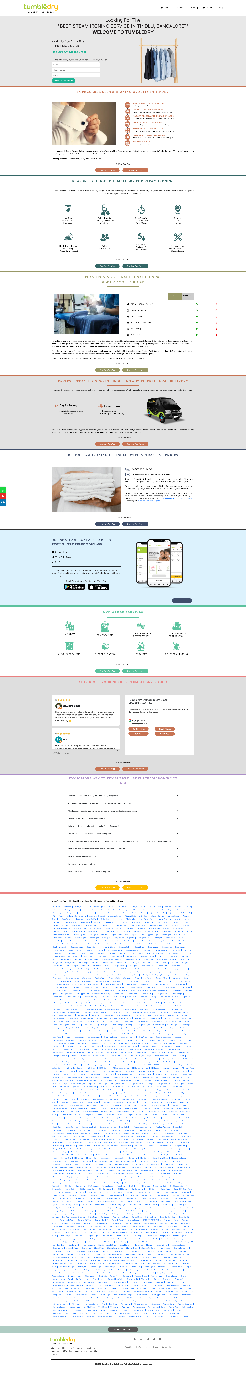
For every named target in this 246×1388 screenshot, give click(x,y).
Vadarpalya (101, 1291)
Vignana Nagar (180, 1301)
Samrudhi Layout (179, 1236)
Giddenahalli (145, 1031)
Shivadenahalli (120, 1251)
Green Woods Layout (163, 1037)
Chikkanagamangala (169, 987)
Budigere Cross (164, 969)
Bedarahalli (57, 953)
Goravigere (184, 1034)
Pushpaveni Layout (157, 1208)
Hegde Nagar (147, 1049)
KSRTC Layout (173, 1124)
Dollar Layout (139, 1015)
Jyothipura (76, 1087)
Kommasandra (71, 1118)
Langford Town (112, 1136)
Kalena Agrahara (66, 1093)
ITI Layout (155, 1068)
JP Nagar (150, 1084)
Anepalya (65, 925)
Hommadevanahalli (161, 1056)
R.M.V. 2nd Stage (87, 1211)
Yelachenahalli (77, 1316)
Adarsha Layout (167, 910)
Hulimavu (98, 1062)
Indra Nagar (179, 1065)
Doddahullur (144, 1009)
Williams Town (96, 1313)
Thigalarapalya (58, 1282)
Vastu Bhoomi (173, 1295)
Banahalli (56, 941)
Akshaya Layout (173, 916)
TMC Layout (121, 1285)
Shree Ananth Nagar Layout (153, 1251)
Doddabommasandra (94, 1009)
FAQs (138, 1347)
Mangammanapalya (165, 1146)
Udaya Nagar (90, 1288)
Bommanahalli (162, 966)
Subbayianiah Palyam (117, 1270)
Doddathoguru (83, 1015)
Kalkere (87, 1093)
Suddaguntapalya (150, 1270)
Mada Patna (151, 1139)
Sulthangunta (70, 1273)
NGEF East (68, 1186)
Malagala (170, 1142)
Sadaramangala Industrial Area (171, 1232)
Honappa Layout (178, 1056)
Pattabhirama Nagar (149, 1198)
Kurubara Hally (70, 1130)
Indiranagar (167, 1065)
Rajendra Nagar (151, 1217)
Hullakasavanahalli (112, 1062)
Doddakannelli (73, 1012)
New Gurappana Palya (133, 1183)
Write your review (62, 753)
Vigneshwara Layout (60, 1304)
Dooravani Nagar (87, 1018)
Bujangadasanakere (180, 969)
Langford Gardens (96, 1136)
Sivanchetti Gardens (129, 1257)
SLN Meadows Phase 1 (149, 1257)
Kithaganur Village (156, 1111)
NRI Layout (145, 1186)
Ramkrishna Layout (133, 1223)
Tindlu (99, 1285)
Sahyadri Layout (94, 1236)
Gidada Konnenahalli (129, 1031)
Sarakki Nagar (179, 1239)
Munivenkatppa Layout (104, 1167)
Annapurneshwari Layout (181, 925)
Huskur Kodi (168, 1062)
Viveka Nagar (139, 1310)
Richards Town (172, 1226)
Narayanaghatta (58, 1183)
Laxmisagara (141, 1136)
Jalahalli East (95, 1074)
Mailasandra (123, 1142)
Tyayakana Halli (173, 1285)
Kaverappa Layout (76, 1105)
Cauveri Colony (102, 975)
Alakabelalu (91, 919)
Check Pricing (165, 729)
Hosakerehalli (131, 1059)
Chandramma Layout (102, 981)
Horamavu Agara (80, 1059)
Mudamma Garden (72, 1164)
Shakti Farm (124, 1245)
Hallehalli (183, 1043)
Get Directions (138, 729)
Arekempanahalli (179, 928)
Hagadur (95, 1043)
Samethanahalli (151, 1236)
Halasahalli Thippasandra (141, 1043)
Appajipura (141, 928)
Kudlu (184, 1124)
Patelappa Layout (132, 1198)
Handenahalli (84, 1046)
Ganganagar (110, 1028)
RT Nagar (165, 1229)
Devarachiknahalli (170, 1003)
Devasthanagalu (91, 1006)
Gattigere (56, 1031)
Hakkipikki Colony (109, 1043)
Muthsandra (110, 1170)
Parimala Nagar (95, 1198)
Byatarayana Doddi (111, 972)
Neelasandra (86, 1183)
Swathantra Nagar (74, 1276)
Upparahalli (141, 1288)
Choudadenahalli (73, 997)
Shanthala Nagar (72, 1248)
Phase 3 (131, 1201)
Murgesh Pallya (150, 1167)
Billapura (185, 963)
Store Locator (181, 8)
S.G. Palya (83, 1232)
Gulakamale (93, 1040)
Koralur (157, 1118)
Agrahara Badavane (139, 913)
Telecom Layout (171, 1276)
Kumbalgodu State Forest (143, 1127)
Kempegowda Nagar (60, 1108)
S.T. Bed (106, 1232)
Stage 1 (188, 1267)
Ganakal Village (117, 1025)
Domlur (185, 1015)
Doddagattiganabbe (130, 1009)
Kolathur (153, 1115)
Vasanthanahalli (141, 1295)
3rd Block (111, 907)
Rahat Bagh (90, 1214)
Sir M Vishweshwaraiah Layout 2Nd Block (68, 1257)
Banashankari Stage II (176, 941)
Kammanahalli (79, 1096)
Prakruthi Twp (166, 1205)
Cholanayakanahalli (162, 994)
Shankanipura (162, 1245)
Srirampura (162, 1267)
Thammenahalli (132, 1279)
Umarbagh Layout (127, 1288)
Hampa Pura (57, 1046)
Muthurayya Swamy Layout (128, 1170)
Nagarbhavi (150, 1173)
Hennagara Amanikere (96, 1052)
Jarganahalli (174, 1074)
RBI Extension (95, 1226)
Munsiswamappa (135, 1167)
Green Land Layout (128, 1037)
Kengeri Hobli (116, 1108)
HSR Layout (66, 1062)
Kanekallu (166, 1096)
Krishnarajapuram (115, 1124)
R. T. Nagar (73, 1211)
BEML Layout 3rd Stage (155, 953)
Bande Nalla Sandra (153, 944)
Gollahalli (125, 1034)
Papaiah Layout (147, 1195)
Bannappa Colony (125, 947)
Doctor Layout (151, 1006)
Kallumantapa (110, 1093)
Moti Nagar (75, 1161)
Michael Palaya (91, 1158)
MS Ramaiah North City (125, 1161)
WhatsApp (164, 734)
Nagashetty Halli (164, 1173)
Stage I (64, 1270)
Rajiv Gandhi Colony (168, 1217)
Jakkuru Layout (181, 1071)
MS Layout (87, 1161)
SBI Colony (108, 1242)
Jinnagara (176, 1080)
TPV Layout (134, 1285)
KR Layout (124, 1121)
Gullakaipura (118, 1040)
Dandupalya (123, 1000)
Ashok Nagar (136, 931)
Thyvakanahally (75, 1285)
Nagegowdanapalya (74, 1177)
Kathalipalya (131, 1102)
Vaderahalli (126, 1291)
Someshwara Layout (127, 1260)
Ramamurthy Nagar (171, 1220)
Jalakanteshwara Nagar (125, 1074)
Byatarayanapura (128, 972)
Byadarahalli (68, 972)
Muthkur (99, 1170)
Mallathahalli (70, 1146)
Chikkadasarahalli (178, 984)
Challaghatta (86, 978)
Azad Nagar (166, 935)
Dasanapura (136, 1000)
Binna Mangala (72, 966)
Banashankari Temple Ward (63, 944)
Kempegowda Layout (178, 1105)
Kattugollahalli (185, 1102)
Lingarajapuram (69, 1139)
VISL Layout (92, 1310)
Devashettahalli (76, 1006)
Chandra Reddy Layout (83, 981)
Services (164, 8)
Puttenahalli (184, 1208)
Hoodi (68, 1059)
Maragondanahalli (94, 1149)
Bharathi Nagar (65, 959)
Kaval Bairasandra (59, 1105)
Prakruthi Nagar (151, 1205)
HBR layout (84, 1049)
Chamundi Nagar (162, 978)
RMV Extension (90, 1229)
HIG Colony (170, 1052)
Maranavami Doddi (124, 1149)
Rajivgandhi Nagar (85, 1220)
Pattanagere (164, 1198)
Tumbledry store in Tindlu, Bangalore (178, 498)
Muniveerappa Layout (85, 1167)
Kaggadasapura (148, 1090)
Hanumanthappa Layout (128, 1046)
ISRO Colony (91, 1068)
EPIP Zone (129, 1021)
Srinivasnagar (110, 1267)
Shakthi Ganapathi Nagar (107, 1245)
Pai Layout (157, 1192)
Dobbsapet (138, 1006)
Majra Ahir (159, 1142)
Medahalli (99, 1155)
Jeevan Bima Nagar (66, 1080)
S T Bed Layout (70, 1232)
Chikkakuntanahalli (137, 987)
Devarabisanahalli (134, 1003)
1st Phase (56, 907)
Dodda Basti (57, 1009)
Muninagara (155, 1164)
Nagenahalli (89, 1177)
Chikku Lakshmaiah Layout (157, 990)
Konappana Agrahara (114, 1118)
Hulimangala (86, 1062)
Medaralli (109, 1155)
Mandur (151, 1146)
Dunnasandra (102, 1018)
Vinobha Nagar (89, 1307)
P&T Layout (130, 1192)
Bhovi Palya (83, 963)
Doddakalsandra (59, 1012)
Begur (92, 953)
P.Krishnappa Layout (63, 1192)
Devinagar (104, 1006)
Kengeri (104, 1108)
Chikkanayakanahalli (60, 990)
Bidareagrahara (122, 963)
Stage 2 (55, 1270)
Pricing (194, 8)
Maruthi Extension (97, 1152)
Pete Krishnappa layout (106, 1201)
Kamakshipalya (155, 1093)
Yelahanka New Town (105, 1316)
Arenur (65, 931)
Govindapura (79, 1037)
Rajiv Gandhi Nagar (67, 1220)
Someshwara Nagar (146, 1260)
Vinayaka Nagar (74, 1307)
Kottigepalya (91, 1121)
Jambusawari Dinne (145, 1074)
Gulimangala (105, 1040)
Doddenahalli (96, 1015)
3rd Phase (122, 907)
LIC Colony (154, 1136)
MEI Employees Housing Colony (172, 1155)
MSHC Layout (142, 1161)
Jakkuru (169, 1071)
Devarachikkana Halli (152, 1003)
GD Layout (102, 1031)
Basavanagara (153, 947)
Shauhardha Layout (181, 1248)
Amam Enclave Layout (147, 919)
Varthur (93, 1295)
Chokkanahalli (119, 994)
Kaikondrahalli (179, 1090)
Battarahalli (148, 950)
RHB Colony (158, 1226)
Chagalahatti (57, 978)
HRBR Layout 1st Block (170, 1059)
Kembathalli (143, 1105)
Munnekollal (121, 1167)
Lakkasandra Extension (150, 1133)
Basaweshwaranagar (133, 950)
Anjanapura (106, 925)
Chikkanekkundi (77, 990)
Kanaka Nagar (122, 1096)
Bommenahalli (58, 969)
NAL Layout (129, 1177)
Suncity (96, 1273)
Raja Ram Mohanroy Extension (73, 1217)
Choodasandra (58, 997)
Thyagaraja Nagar (59, 1285)
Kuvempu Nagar (145, 1130)
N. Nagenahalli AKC (176, 1170)
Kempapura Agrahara (159, 1105)
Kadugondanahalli (114, 1090)
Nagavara (177, 1173)
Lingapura (56, 1139)
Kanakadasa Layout (152, 1096)
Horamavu (93, 1059)
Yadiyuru (137, 1313)
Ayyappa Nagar (152, 935)
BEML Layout (173, 953)
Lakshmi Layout (168, 1133)
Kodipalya (111, 1115)
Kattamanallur (157, 1102)
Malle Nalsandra (84, 1146)
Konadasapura (85, 1118)
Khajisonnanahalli (59, 1111)
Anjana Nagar (77, 925)
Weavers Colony (70, 1313)
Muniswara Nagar (66, 1167)
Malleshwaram (112, 1146)
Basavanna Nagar (59, 950)
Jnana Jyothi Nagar (78, 1084)
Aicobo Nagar (58, 916)
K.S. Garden (147, 1087)
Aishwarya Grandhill (97, 916)
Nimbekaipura (93, 1186)
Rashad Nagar (58, 1226)
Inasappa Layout (139, 1065)
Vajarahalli (157, 1291)
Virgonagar (126, 1307)
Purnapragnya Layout (139, 1208)
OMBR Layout (151, 1189)
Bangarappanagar (77, 947)
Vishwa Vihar (173, 1307)
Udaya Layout (76, 1288)
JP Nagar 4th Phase (118, 1084)
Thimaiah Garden (73, 1282)
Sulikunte (178, 1270)
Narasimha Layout (93, 1180)
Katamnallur (105, 1102)
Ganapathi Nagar (144, 1025)
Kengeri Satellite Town (133, 1108)
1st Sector (67, 907)
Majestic (149, 1142)
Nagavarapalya (58, 1177)
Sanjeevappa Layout (74, 1239)
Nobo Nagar (121, 1186)
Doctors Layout (165, 1006)
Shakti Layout (138, 1245)
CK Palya (105, 997)
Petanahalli (91, 1201)
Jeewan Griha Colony (109, 1080)
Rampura (174, 1223)
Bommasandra (175, 966)
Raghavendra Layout (176, 1211)
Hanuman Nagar (110, 1046)
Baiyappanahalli (143, 938)
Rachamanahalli (103, 1211)
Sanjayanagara (58, 1239)
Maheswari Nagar (108, 1142)
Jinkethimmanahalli (162, 1080)
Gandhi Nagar (172, 1025)
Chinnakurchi (176, 990)
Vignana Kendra (165, 1301)
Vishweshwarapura (77, 1310)
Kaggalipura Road (163, 1090)
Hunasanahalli (128, 1062)
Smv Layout (178, 1257)
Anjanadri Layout (92, 925)
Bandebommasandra (60, 947)
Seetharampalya (74, 1245)
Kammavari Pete (107, 1096)
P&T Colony (79, 1192)
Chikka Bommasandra (61, 984)
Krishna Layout (137, 1121)
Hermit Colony (157, 1052)
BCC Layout (175, 950)
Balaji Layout (157, 938)
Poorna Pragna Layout (70, 1205)
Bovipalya (70, 969)
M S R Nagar (124, 1139)
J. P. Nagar (60, 1071)
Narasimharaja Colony (112, 1180)
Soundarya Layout (59, 1263)
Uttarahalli (178, 1288)
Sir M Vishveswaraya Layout (179, 1254)
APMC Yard (128, 928)
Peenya (80, 1201)
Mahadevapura (58, 1142)
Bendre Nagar (187, 953)
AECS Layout (123, 913)
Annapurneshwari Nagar (62, 928)
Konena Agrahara (132, 1118)
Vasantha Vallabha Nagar (123, 1295)
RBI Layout (108, 1226)
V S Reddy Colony (74, 1291)
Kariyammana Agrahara (158, 1099)
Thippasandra (102, 1282)
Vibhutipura (90, 1301)
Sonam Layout (171, 1260)
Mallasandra (57, 1146)
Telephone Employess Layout (79, 1279)
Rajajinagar (105, 1217)
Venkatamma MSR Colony (127, 1298)
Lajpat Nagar (86, 1133)
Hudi (76, 1062)
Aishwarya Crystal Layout (76, 916)
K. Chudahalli (118, 1087)
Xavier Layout (125, 1313)
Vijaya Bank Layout (91, 1304)
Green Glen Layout (110, 1037)
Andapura (186, 922)
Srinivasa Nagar (95, 1267)
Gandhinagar (185, 1025)
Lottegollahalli (84, 1139)
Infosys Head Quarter (74, 1068)
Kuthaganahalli (130, 1130)
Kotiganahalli (67, 1121)
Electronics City (116, 1021)
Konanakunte (99, 1118)
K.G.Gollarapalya (133, 1087)
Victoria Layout (123, 1301)
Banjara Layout (92, 947)
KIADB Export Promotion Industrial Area (98, 1111)
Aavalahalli (105, 910)
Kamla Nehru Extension (61, 1096)
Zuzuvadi (185, 1316)
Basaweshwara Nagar (114, 950)
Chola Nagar (146, 994)
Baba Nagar (94, 938)
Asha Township (106, 931)
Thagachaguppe (98, 1279)
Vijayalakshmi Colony (110, 1304)
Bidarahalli (96, 963)
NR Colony (133, 1186)
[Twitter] (154, 1339)
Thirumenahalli (135, 1282)
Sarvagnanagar (78, 1242)
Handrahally (96, 1046)
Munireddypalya (169, 1164)
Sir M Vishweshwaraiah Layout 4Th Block (103, 1257)
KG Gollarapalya (183, 1108)
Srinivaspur (123, 1267)
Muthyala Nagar (147, 1170)
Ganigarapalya (136, 1028)
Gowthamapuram (94, 1037)
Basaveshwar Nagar (76, 950)
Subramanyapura (135, 1270)
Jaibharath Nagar (115, 1071)
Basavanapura (180, 947)
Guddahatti (82, 1040)
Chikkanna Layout (93, 990)
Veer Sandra (75, 1298)
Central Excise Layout (183, 975)
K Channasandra (90, 1087)
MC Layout (88, 1155)
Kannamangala (179, 1096)
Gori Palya (57, 1037)
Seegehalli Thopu (59, 1245)
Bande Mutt (138, 944)
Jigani (136, 1080)
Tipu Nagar (109, 1285)
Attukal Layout (79, 935)
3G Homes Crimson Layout (95, 907)
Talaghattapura (90, 1276)
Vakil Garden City (171, 1291)
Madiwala (162, 1139)
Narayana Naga (149, 1180)
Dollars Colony (173, 1015)
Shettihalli (68, 1251)
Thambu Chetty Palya (115, 1279)
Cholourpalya (177, 994)
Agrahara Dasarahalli (157, 913)
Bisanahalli (97, 966)
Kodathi (78, 1115)
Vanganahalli (57, 1295)
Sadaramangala (151, 1232)
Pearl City (70, 1201)
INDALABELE (153, 1065)
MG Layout (78, 1158)
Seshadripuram (89, 1245)
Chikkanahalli (185, 987)
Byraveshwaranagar (165, 972)
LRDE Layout (98, 1139)
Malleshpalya (99, 1146)
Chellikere (159, 981)
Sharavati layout (164, 1248)
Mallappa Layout (183, 1142)
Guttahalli (189, 1040)
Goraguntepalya (170, 1034)
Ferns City (76, 1025)
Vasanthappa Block (158, 1295)
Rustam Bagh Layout (179, 1229)
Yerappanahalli (159, 1316)
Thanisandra (145, 1279)
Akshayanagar (78, 919)
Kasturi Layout (78, 1102)
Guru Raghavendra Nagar (172, 1040)
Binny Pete (86, 966)
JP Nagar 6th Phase (136, 1084)
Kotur (102, 1121)
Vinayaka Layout (59, 1307)
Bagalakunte (119, 938)
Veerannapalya (88, 1298)
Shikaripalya (80, 1251)
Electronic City (100, 1021)
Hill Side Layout (185, 1052)
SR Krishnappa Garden (78, 1263)
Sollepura (71, 1260)
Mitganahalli (105, 1158)
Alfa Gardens (104, 919)
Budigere (151, 969)
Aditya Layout (58, 913)
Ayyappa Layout (138, 935)
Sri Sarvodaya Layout (172, 1263)
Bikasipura (135, 963)
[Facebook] (135, 1339)
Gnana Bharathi (65, 1034)
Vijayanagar (125, 1304)
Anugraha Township (113, 928)
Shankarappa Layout (178, 1245)
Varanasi (69, 1295)
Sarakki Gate (166, 1239)
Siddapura (71, 1254)
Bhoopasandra (70, 963)
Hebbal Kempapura (108, 1049)
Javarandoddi (187, 1074)
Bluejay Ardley (119, 966)
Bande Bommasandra (122, 944)
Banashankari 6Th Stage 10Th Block (118, 941)
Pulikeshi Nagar (106, 1208)
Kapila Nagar (84, 1099)
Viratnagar (114, 1307)
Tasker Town (115, 1276)
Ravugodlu (71, 1226)
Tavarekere (127, 1276)
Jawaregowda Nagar (74, 1077)
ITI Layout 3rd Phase (140, 1068)
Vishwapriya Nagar (60, 1310)
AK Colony (143, 916)
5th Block (168, 907)
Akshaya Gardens (157, 916)
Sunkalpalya (134, 1273)
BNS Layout (133, 966)
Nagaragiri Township (135, 1173)
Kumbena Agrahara (163, 1127)
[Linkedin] (160, 1339)
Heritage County (142, 1052)
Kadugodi (100, 1090)
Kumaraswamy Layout (108, 1127)
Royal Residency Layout (138, 1229)
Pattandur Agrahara (179, 1198)
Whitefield (83, 1313)
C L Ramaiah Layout (183, 972)
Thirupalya (148, 1282)
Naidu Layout (117, 1177)
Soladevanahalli (58, 1260)
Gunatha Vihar (132, 1040)
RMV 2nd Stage (74, 1229)
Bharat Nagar (174, 956)
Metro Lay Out (65, 1158)
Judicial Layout (178, 1084)
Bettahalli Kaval (131, 956)
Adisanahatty (181, 910)
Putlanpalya (172, 1208)
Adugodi (82, 913)
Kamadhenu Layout (139, 1093)
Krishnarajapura (99, 1124)
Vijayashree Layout (140, 1304)
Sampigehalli (165, 1236)
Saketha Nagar (137, 1236)
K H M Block (104, 1087)
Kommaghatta (58, 1118)
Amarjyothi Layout (182, 919)
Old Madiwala (123, 1189)
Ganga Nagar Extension (75, 1028)
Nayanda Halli (73, 1183)
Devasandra (184, 1003)
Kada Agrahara (177, 1087)
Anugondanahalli (96, 928)
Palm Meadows (58, 1195)
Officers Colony (70, 1189)
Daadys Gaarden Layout (107, 1000)
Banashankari (140, 941)
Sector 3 (160, 1242)
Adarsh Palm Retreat (150, 910)
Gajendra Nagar (102, 1025)
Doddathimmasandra (66, 1015)
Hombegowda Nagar (143, 1056)
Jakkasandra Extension (146, 1071)
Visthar (103, 1310)
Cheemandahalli (132, 981)
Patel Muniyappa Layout (113, 1198)
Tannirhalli (103, 1276)
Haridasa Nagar (166, 1046)
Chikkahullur (107, 987)
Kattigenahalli (171, 1102)
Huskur (157, 1062)
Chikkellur (121, 990)
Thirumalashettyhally (118, 1282)
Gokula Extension (111, 1034)
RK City (62, 1229)
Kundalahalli (177, 1127)
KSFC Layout (144, 1124)
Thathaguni (167, 1279)
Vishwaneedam (187, 1307)
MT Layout (177, 1161)
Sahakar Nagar (64, 1236)
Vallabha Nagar (187, 1291)
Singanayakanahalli (115, 1254)
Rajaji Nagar (93, 1217)
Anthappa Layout (80, 928)
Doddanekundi (165, 1012)
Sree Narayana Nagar (98, 1263)
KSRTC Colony (158, 1124)
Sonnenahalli (184, 1260)
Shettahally (57, 1251)
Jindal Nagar (147, 1080)
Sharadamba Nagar (148, 1248)
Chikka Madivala (78, 984)
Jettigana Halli (125, 1080)
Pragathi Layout (136, 1205)
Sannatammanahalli (108, 1239)
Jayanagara (166, 1077)
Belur (141, 953)
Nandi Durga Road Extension (172, 1177)
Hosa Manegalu (106, 1059)
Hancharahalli (70, 1046)
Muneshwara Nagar (121, 1164)
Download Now (182, 601)
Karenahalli (142, 1099)
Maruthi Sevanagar (143, 1152)
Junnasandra (64, 1087)
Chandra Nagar (65, 981)
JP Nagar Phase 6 (163, 1084)
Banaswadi (80, 944)
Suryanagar (175, 1273)
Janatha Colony (161, 1074)
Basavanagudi (167, 947)
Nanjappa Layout (66, 1180)
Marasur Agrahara (140, 1149)
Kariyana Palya (175, 1099)
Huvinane (56, 1065)
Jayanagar (135, 1077)
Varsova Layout (81, 1295)
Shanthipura (86, 1248)
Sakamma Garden (122, 1236)
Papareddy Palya (178, 1195)
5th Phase (178, 907)
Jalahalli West (109, 1074)
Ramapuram (64, 1223)
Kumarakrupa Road (89, 1127)
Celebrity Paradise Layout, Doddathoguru (156, 975)
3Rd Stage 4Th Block (137, 907)
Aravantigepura (154, 928)
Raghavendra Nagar (60, 1214)
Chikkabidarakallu (161, 984)
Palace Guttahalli (171, 1192)
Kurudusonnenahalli (100, 1130)
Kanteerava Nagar (69, 1099)
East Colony (167, 1018)
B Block (177, 935)
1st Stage (77, 907)
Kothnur (180, 1118)
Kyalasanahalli (58, 1133)
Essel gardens (157, 1021)
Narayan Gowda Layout (132, 1180)
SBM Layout (134, 1242)
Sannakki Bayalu (91, 1239)
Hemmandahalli (174, 1049)
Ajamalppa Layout (114, 916)
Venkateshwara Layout (61, 1301)
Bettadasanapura (116, 956)
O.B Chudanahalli (176, 1186)
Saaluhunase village (120, 1232)
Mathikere (171, 1152)
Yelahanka (90, 1316)
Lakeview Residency (112, 1133)
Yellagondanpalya (134, 1316)
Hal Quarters (124, 1043)
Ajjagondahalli (130, 916)
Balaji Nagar (170, 938)
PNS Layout (179, 1201)
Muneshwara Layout (103, 1164)
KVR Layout (175, 1130)
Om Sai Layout (137, 1189)
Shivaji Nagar (134, 1251)
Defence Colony (177, 1000)
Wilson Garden (110, 1313)
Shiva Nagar (106, 1251)
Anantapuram (149, 922)
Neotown (97, 1183)
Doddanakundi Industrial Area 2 (144, 1012)
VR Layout (168, 1310)
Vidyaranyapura (150, 1301)
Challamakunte (100, 978)
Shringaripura (171, 1251)
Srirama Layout (149, 1267)
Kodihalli (100, 1115)
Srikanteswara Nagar (67, 1267)
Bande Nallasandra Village (173, 944)
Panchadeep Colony (97, 1195)
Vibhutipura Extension (106, 1301)
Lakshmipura (182, 1133)
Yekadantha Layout (174, 1313)
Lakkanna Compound (131, 1133)
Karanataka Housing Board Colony (105, 1099)
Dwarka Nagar (154, 1018)
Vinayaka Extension (185, 1304)
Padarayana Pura (144, 1192)
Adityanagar (71, 913)
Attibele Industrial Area (61, 935)
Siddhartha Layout (84, 1254)
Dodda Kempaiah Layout (75, 1009)
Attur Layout (93, 935)
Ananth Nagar (162, 922)
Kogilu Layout (141, 1115)
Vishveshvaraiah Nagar (156, 1307)
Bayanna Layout (161, 950)
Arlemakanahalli (77, 931)
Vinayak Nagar (168, 1304)
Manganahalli (180, 1146)
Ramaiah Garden (118, 1220)
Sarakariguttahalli (151, 1239)
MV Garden (161, 1170)
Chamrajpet (127, 978)
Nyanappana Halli (159, 1186)
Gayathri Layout (88, 1031)
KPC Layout (111, 1121)
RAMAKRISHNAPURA (152, 1220)
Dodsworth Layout (123, 1015)
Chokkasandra (133, 994)
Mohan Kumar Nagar (160, 1158)
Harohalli (179, 1046)
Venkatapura (161, 1298)
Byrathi (151, 972)
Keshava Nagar (168, 1108)
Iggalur (102, 1065)
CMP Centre (131, 997)
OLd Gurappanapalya (107, 1189)
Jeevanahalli (81, 1080)
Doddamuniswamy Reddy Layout (94, 1012)
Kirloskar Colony (123, 1111)
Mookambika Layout (178, 1158)
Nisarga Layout (107, 1186)
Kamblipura (182, 1093)
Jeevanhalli (93, 1080)
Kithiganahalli (171, 1111)
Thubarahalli (171, 1282)
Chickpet (170, 981)
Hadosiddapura (83, 1043)
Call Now (138, 734)
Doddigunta (109, 1015)
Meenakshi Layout (134, 1155)
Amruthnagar (110, 922)
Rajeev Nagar (137, 1217)
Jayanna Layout (178, 1077)
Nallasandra (142, 1177)
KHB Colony (74, 1111)
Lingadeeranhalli (185, 1136)
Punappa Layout (121, 1208)
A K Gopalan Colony (71, 910)
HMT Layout (128, 1056)
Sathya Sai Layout (94, 1242)
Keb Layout (117, 1105)
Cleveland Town (118, 997)
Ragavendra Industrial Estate (155, 1211)
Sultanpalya (57, 1273)
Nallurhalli (154, 1177)
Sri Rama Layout (154, 1263)
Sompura (159, 1260)
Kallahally (97, 1093)
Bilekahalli (174, 963)
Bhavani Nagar (93, 959)
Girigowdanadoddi (172, 1031)
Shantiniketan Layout (115, 1248)
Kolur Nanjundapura (177, 1115)
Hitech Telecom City (100, 1056)
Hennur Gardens (127, 1052)
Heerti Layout (134, 1049)
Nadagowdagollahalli (75, 1173)
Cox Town (75, 1000)
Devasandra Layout (60, 1006)
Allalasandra (130, 919)
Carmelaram (74, 975)
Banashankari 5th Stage (93, 941)
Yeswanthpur (173, 1316)
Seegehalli (189, 1242)
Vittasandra (126, 1310)
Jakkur (160, 1071)
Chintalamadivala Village (101, 994)
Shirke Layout (93, 1251)
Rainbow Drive (152, 1214)
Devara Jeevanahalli (117, 1003)
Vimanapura (155, 1304)
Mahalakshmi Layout (74, 1142)
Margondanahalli (182, 1149)
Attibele (190, 931)
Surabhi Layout (148, 1273)
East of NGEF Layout (184, 1018)
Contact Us (166, 1347)
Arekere (56, 931)
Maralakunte (108, 1149)
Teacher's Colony (141, 1276)
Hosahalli (119, 1059)
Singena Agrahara (144, 1254)
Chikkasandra (109, 990)
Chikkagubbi (75, 987)
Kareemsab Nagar (128, 1099)
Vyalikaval (57, 1313)
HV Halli (67, 1065)
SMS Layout (165, 1257)
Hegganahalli (160, 1049)
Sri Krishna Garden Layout (134, 1263)
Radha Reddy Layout (133, 1211)
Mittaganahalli (119, 1158)
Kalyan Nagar (124, 1093)
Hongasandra (58, 1059)
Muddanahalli (88, 1164)
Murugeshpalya (165, 1167)
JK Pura (186, 1080)
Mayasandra (75, 1155)
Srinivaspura (135, 1267)
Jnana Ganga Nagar (60, 1084)
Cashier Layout (87, 975)
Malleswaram (126, 1146)
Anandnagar (136, 922)
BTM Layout (140, 969)
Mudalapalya (57, 1164)
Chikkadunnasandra (60, 987)
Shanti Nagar (99, 1248)
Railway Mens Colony (135, 1214)
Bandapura (108, 944)
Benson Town (88, 956)
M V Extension (137, 1139)
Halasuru (157, 1043)
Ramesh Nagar (117, 1223)
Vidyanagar (137, 1301)
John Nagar (103, 1084)
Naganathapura (118, 1173)
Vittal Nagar (114, 1310)
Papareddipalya (162, 1195)
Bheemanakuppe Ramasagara (112, 959)
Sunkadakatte (122, 1273)
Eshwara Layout (142, 1021)
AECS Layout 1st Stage (106, 913)
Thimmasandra (88, 1282)
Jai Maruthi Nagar (99, 1071)
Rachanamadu (117, 1211)
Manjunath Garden (59, 1149)
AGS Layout (185, 913)
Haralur (154, 1046)
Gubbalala (178, 1037)
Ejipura (89, 1021)
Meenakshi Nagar (150, 1155)
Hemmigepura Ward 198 (75, 1052)
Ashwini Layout (165, 931)
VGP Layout (77, 1301)
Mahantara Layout (92, 1142)
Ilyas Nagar (113, 1065)
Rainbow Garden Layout (170, 1214)
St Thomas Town (176, 1267)
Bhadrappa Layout (147, 956)
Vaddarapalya (113, 1291)
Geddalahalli (114, 1031)
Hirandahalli (85, 1056)
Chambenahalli (114, 978)
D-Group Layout (89, 1000)
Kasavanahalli (64, 1102)
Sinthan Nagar (160, 1254)
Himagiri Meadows (60, 1056)
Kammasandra (93, 1096)
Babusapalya (106, 938)
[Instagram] (147, 1339)
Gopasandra (157, 1034)
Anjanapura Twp (120, 925)
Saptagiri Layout (124, 1239)
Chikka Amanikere (183, 981)
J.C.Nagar (71, 1071)
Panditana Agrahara (115, 1195)
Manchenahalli (140, 1146)
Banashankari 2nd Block (72, 941)
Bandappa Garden (94, 944)
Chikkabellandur (146, 984)
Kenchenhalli (93, 1108)
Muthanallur (57, 1170)
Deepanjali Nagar (161, 1000)
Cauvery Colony (117, 975)
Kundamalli (57, 1130)
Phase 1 (121, 1201)
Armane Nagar (91, 931)
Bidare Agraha (108, 963)
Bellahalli (111, 953)
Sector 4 (169, 1242)
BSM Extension (111, 969)
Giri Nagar (158, 1031)
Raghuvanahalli (76, 1214)
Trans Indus (146, 1285)
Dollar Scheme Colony (156, 1015)
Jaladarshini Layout (70, 1074)
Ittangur (175, 1068)
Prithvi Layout (73, 1208)
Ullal (100, 1288)
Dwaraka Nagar (140, 1018)
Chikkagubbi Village (91, 987)
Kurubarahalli (85, 1130)
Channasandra (118, 981)
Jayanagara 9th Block (150, 1077)
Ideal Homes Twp (90, 1065)
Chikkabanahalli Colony (112, 984)
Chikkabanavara (130, 984)
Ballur (181, 938)
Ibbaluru (77, 1065)
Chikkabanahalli (94, 984)
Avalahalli (105, 935)
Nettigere (117, 1183)
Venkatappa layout (147, 1298)
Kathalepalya (118, 1102)
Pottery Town (100, 1205)
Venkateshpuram (176, 1298)
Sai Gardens (107, 1236)
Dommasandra (72, 1018)
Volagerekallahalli (153, 1310)
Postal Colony (86, 1205)
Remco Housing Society (142, 1226)
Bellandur (121, 953)
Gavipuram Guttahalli (71, 1031)
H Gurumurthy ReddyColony (63, 1043)
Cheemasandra (147, 981)
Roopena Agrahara (105, 1229)
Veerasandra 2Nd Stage (105, 1298)
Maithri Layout (136, 1142)
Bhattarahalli (79, 959)
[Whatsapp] (141, 1339)
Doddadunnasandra (112, 1009)
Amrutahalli (98, 922)
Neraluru (107, 1183)
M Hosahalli (110, 1139)
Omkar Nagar (165, 1189)
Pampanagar (72, 1195)
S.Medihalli (95, 1232)
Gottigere (67, 1037)
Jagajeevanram (84, 1071)
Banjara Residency (108, 947)
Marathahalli (155, 1149)
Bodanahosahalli (147, 966)
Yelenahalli (121, 1316)
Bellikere (132, 953)
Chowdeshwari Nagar (90, 997)
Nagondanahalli (102, 1177)
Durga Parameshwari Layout (120, 1018)
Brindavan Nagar (84, 969)
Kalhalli (78, 1093)
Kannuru (56, 1099)
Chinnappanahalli (82, 994)
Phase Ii (140, 1201)
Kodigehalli (89, 1115)
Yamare (146, 1313)
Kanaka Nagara (136, 1096)
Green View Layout (146, 1037)
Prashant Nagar (180, 1205)
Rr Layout (154, 1229)
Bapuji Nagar (140, 947)
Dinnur (113, 1006)
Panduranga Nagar (132, 1195)
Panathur (83, 1195)
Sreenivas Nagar (115, 1263)
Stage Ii (73, 1270)
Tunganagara (158, 1285)
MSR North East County (160, 1161)
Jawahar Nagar (58, 1077)
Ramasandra (88, 1223)
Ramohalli (163, 1223)
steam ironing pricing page (149, 501)
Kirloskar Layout (139, 1111)
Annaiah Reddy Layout (137, 925)
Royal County (121, 1229)
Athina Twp (179, 931)
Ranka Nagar (185, 1223)
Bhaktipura (161, 956)
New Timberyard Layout (175, 1183)
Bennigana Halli (59, 956)
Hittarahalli (116, 1056)
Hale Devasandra (170, 1043)
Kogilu (130, 1115)
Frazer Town (88, 1025)
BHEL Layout (149, 959)
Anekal (55, 925)
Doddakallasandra (175, 1009)
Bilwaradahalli (58, 966)
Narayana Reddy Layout (182, 1180)
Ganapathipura (158, 1025)
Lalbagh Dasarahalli (79, 1136)
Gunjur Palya (155, 1040)
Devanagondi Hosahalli (84, 1003)
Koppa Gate (146, 1118)
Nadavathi (89, 1173)
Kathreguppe (144, 1102)
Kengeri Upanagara (152, 1108)
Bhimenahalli (182, 959)
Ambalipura (57, 922)
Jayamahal (106, 1077)
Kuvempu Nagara (161, 1130)
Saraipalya (137, 1239)
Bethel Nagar (101, 956)
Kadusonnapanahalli (132, 1090)
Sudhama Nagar (165, 1270)
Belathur (101, 953)
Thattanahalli (179, 1279)
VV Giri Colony (181, 1310)
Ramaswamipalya (102, 1223)
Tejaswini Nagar (156, 1276)
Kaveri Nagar (91, 1105)
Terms (147, 1347)
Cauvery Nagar (132, 975)
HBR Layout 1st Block (68, 1049)
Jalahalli (84, 1074)
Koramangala (168, 1118)
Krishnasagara (130, 1124)
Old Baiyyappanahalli (88, 1189)
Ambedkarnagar (70, 922)
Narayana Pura (164, 1180)
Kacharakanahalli (162, 1087)
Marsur (84, 1152)
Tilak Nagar (88, 1285)
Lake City (97, 1133)
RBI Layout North (123, 1226)
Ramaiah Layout (133, 1220)
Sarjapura (66, 1242)
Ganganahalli (122, 1028)
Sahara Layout (79, 1236)
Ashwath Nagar (150, 931)
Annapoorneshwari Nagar (159, 925)
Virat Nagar (102, 1307)
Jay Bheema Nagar (92, 1077)
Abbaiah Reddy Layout (121, 910)
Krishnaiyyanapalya (153, 1121)
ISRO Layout (104, 1068)
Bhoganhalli (57, 963)
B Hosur (68, 938)
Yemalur (148, 1316)
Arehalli (166, 928)
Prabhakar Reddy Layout (118, 1205)
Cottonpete (64, 1000)
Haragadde (144, 1046)
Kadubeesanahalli (87, 1090)
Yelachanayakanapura (61, 1316)
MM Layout (144, 1158)
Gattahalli (181, 1028)
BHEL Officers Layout (165, 959)
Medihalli (120, 1155)
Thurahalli (183, 1282)
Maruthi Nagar (127, 1152)
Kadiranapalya (58, 1090)
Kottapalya (79, 1121)
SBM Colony (121, 1242)
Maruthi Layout (113, 1152)
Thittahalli (159, 1282)
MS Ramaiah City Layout (103, 1161)
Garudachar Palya (151, 1028)
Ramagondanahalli (102, 1220)
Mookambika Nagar (60, 1161)
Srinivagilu (82, 1267)
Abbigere (136, 910)
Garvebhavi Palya (167, 1028)
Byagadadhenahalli (94, 972)
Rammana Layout (150, 1223)
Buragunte (56, 972)
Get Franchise (208, 8)
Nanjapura (79, 1180)
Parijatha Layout (65, 1198)
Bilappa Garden (161, 963)
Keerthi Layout (130, 1105)
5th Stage (189, 907)
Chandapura (175, 978)
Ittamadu (166, 1068)
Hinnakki (73, 1056)
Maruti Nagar (159, 1152)
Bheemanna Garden (133, 959)
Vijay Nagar (75, 1304)
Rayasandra (82, 1226)
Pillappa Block (152, 1201)
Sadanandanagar (136, 1232)
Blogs (221, 8)
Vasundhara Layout (60, 1298)
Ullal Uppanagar (111, 1288)
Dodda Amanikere (181, 1006)
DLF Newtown (125, 1006)
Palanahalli (185, 1192)
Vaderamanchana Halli (142, 1291)
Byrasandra (141, 972)
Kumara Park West (71, 1127)
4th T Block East (155, 907)
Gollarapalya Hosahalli (140, 1034)
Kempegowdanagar (78, 1108)
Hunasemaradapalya (143, 1062)
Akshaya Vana (64, 919)
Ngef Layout (80, 1186)
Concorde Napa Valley (148, 997)
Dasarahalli (148, 1000)
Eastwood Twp (77, 1021)
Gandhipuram (58, 1028)
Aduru (91, 913)
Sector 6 (179, 1242)
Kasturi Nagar (93, 1102)
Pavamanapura (58, 1201)
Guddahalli (70, 1040)
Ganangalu (130, 1025)
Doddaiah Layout (159, 1009)
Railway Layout (118, 1214)
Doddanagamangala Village (120, 1012)
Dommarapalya (58, 1018)
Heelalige (122, 1049)
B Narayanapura (81, 938)
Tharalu (156, 1279)
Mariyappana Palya (60, 1152)
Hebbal (95, 1049)
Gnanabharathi (80, 1034)
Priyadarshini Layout (89, 1208)
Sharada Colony (132, 1248)
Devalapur (68, 1003)
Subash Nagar (85, 1270)
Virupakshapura (139, 1307)
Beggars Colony (70, 953)
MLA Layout (132, 1158)
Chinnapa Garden (66, 994)
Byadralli (80, 972)
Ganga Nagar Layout (94, 1028)
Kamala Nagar (169, 1093)
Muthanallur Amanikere (183, 1167)
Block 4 (107, 966)
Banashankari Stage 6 (156, 941)
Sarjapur (56, 1242)
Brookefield (98, 969)
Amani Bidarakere (165, 919)
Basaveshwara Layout (95, 950)
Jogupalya (92, 1084)
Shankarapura (58, 1248)
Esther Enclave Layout (173, 1021)
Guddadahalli (58, 1040)
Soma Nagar (83, 1260)
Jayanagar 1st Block (121, 1077)
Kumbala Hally (124, 1127)
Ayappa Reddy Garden (120, 935)
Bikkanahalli (147, 963)
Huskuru (179, 1062)
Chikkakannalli (120, 987)
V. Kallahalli (88, 1291)
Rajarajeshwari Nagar (121, 1217)
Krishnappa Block (66, 1124)
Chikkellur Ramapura (136, 990)
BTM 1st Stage (126, 969)
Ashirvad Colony (121, 931)
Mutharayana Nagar (85, 1170)
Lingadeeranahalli (168, 1136)
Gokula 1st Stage (95, 1034)
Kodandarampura (65, 1115)
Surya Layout (162, 1273)
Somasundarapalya (110, 1260)
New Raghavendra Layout (153, 1183)
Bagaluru (130, 938)
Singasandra (130, 1254)
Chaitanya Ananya (72, 978)
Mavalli (65, 1155)
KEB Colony (104, 1105)
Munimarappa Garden (140, 1164)
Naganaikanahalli (103, 1173)
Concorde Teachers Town (169, 997)
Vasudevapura (187, 1295)
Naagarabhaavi (58, 1173)
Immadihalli (125, 1065)
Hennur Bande (112, 1052)
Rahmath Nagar (103, 1214)
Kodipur (121, 1115)
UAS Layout (63, 1288)
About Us (128, 1347)
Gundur (144, 1040)
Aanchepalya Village (90, 910)
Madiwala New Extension (179, 1139)
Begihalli (83, 953)
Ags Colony (172, 913)
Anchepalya (175, 922)
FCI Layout (64, 1025)
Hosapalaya (144, 1059)
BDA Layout (188, 950)
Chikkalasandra (152, 987)
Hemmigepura (58, 1052)
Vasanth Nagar (105, 1295)
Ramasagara (76, 1223)
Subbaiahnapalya (100, 1270)
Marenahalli (168, 1149)
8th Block (56, 910)
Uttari (61, 1291)
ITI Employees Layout (121, 1068)
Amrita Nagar (85, 922)
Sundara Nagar (108, 1273)
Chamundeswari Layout (143, 978)
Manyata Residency (77, 1149)
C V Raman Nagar (59, 975)
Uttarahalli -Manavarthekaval (160, 1288)
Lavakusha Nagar (127, 1136)
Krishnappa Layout (83, 1124)
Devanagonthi (101, 1003)
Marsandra (74, 1152)
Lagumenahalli (72, 1133)
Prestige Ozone (58, 1208)
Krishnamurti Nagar (171, 1121)
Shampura (149, 1245)
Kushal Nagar (117, 1130)
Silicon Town (100, 1254)
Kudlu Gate (57, 1127)
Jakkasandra (129, 1071)
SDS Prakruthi (147, 1242)
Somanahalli (95, 1260)
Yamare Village (158, 1313)
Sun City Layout (84, 1273)
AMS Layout (123, 922)
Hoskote (155, 1059)
